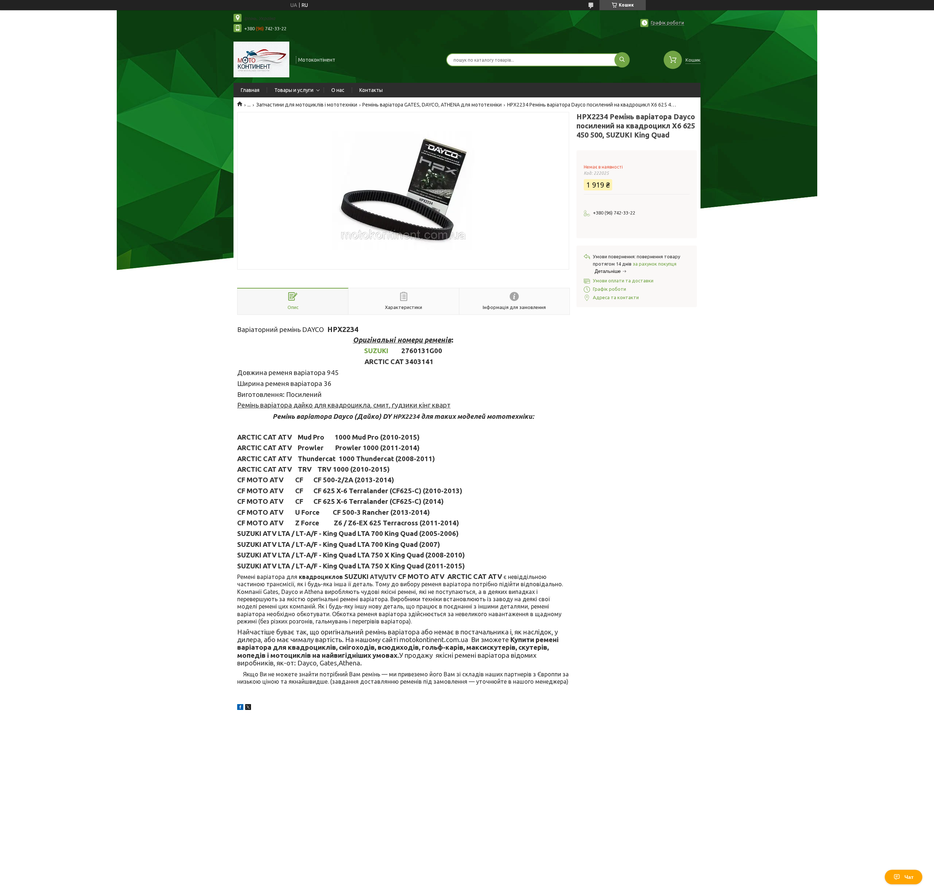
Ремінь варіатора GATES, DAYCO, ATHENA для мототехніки (432, 105)
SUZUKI (376, 351)
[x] (248, 708)
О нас (337, 90)
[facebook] (240, 708)
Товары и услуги (293, 90)
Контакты (371, 90)
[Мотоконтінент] (261, 59)
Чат (909, 877)
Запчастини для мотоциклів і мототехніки (306, 105)
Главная (250, 90)
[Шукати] (622, 59)
